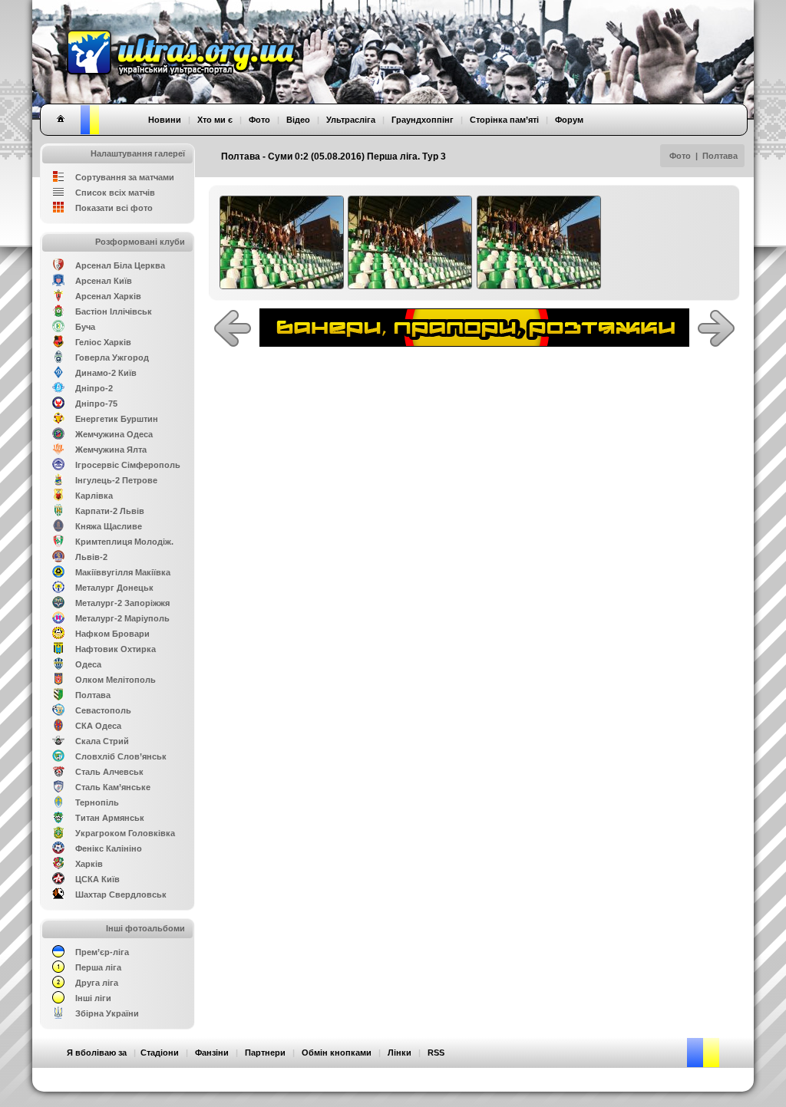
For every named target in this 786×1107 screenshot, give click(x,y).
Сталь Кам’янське (112, 787)
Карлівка (94, 495)
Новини (164, 119)
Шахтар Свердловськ (121, 894)
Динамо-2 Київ (106, 372)
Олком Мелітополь (115, 679)
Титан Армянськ (109, 817)
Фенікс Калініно (108, 848)
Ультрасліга (350, 119)
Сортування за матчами (124, 177)
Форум (569, 119)
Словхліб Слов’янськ (121, 756)
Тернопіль (97, 802)
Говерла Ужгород (112, 357)
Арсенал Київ (103, 280)
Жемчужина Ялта (111, 449)
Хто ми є (215, 119)
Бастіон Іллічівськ (113, 311)
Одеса (88, 664)
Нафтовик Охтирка (115, 649)
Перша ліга (98, 967)
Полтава (720, 155)
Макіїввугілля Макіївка (122, 572)
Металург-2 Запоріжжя (122, 603)
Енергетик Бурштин (116, 418)
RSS (436, 1052)
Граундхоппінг (422, 119)
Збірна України (107, 1013)
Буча (85, 326)
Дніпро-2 (94, 388)
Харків (89, 863)
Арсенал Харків (108, 296)
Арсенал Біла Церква (120, 265)
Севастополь (103, 710)
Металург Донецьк (114, 587)
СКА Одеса (98, 725)
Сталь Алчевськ (109, 771)
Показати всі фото (114, 208)
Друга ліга (96, 982)
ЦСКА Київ (97, 879)
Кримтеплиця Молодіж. (124, 541)
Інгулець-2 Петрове (116, 480)
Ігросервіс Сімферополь (127, 464)
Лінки (399, 1052)
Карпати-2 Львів (109, 511)
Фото (680, 155)
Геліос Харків (103, 342)
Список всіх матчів (115, 192)
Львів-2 (91, 557)
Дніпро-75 (96, 403)
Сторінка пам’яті (504, 119)
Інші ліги (93, 998)
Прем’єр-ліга (102, 952)
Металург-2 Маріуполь (122, 618)
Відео (298, 119)
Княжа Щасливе (108, 526)
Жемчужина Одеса (114, 434)
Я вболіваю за (97, 1052)
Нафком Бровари (112, 633)
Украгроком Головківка (125, 833)
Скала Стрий (102, 741)
